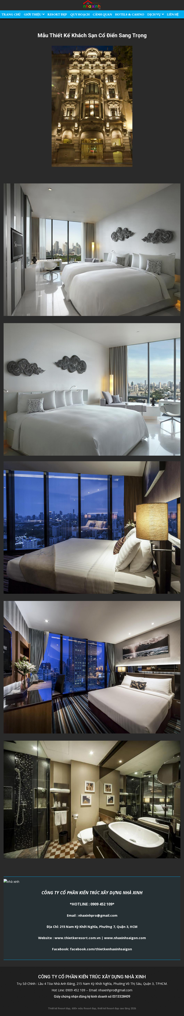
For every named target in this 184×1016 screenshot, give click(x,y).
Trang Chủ (11, 14)
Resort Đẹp (57, 14)
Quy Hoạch (80, 14)
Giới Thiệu (32, 14)
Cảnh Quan (102, 14)
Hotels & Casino (129, 14)
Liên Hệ (173, 14)
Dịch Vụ (154, 14)
